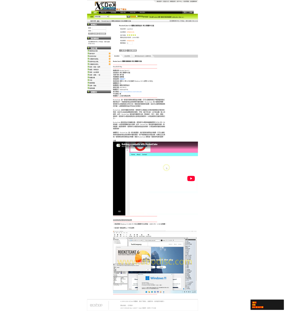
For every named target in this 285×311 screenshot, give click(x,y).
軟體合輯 (92, 77)
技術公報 (132, 12)
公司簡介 (130, 305)
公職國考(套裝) (94, 59)
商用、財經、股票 (95, 67)
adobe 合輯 (157, 17)
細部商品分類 (94, 51)
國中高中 (92, 53)
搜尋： (92, 17)
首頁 (95, 12)
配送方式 (166, 1)
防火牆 (152, 17)
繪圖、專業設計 (94, 69)
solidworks (175, 17)
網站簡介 (159, 1)
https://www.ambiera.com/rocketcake (131, 91)
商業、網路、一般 (95, 75)
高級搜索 (133, 17)
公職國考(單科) (94, 64)
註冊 (191, 12)
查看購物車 (193, 1)
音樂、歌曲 (93, 85)
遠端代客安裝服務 (166, 17)
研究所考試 (93, 56)
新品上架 (103, 12)
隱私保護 (123, 305)
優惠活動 (123, 12)
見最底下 (122, 79)
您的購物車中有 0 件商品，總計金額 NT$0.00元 (184, 21)
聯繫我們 (172, 1)
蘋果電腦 (92, 83)
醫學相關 (92, 88)
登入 (185, 12)
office (179, 17)
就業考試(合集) (94, 61)
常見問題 (186, 1)
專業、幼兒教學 (94, 72)
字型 (91, 80)
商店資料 (142, 12)
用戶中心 (179, 1)
